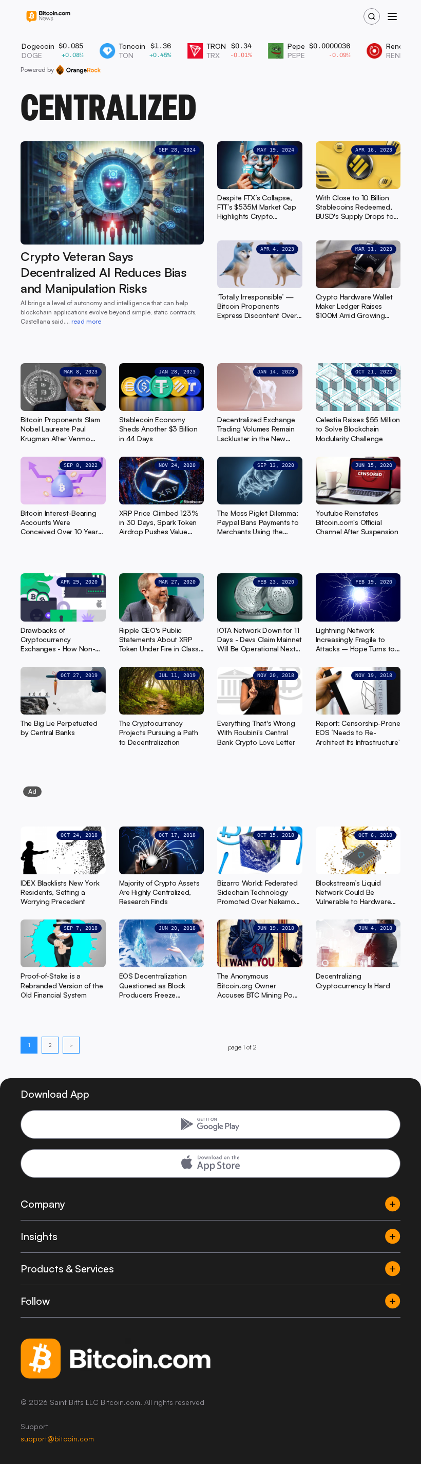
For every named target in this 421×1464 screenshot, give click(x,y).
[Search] (371, 16)
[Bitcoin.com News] (48, 17)
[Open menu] (392, 16)
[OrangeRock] (78, 70)
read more (86, 321)
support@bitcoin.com (57, 1438)
